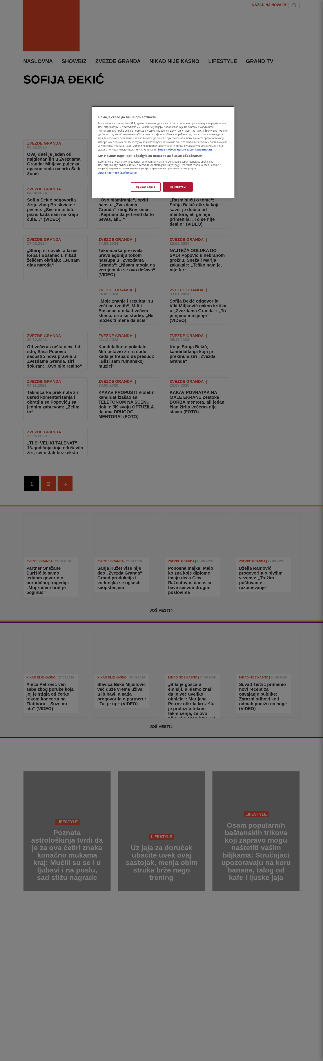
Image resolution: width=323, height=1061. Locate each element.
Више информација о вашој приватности (185, 149)
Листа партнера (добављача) (117, 172)
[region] (163, 152)
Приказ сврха (145, 187)
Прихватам (178, 187)
